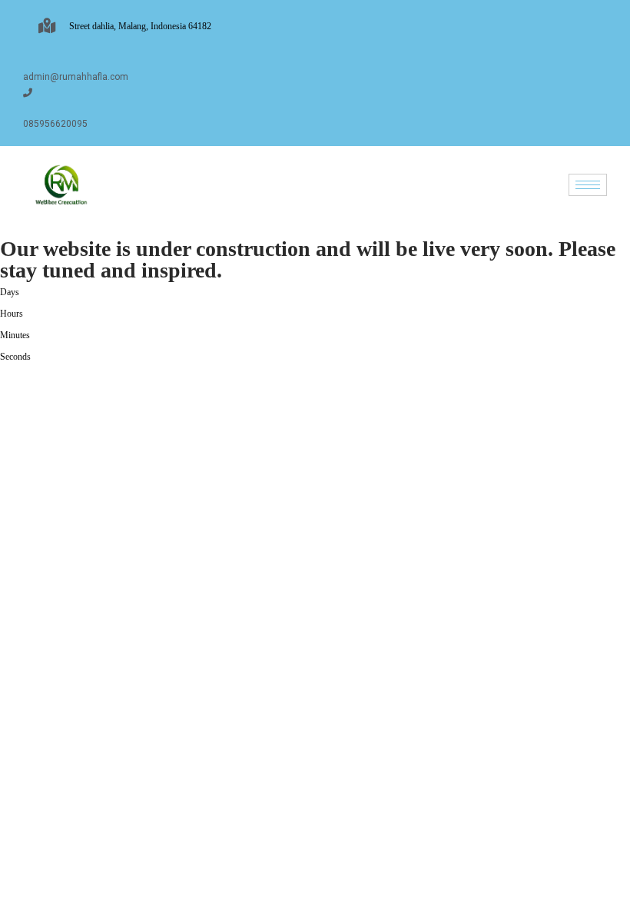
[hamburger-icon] (588, 185)
